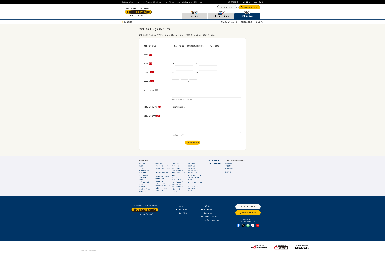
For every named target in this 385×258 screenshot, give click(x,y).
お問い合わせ (208, 213)
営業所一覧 (228, 172)
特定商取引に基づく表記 (211, 220)
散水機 (190, 180)
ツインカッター (143, 168)
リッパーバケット (193, 170)
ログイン (260, 22)
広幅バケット (191, 166)
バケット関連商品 (213, 164)
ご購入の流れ (229, 168)
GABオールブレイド (144, 189)
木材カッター (142, 191)
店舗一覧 (207, 206)
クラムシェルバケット (178, 186)
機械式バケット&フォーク (163, 185)
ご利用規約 (228, 166)
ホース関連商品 (213, 161)
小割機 (141, 180)
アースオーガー (176, 166)
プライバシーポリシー (211, 217)
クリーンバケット (193, 186)
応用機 (141, 166)
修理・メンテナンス (185, 210)
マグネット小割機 (144, 182)
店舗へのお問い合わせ (251, 7)
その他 (190, 191)
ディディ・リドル (176, 180)
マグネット (175, 175)
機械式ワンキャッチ (177, 168)
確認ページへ (192, 142)
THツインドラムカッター (162, 166)
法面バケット (191, 168)
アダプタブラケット (193, 177)
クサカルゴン (175, 163)
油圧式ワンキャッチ (177, 170)
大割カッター (142, 177)
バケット (174, 191)
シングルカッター (144, 170)
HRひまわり (159, 163)
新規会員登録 (247, 22)
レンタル (181, 206)
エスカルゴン (175, 177)
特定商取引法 (229, 163)
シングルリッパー (193, 173)
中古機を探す (128, 22)
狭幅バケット (191, 163)
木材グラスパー (160, 190)
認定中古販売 (183, 213)
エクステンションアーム (194, 175)
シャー (141, 184)
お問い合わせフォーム (230, 22)
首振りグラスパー (160, 181)
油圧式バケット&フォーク (163, 188)
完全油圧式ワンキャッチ (178, 173)
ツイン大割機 (142, 173)
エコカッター (142, 186)
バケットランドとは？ (227, 7)
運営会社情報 (208, 210)
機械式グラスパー (160, 179)
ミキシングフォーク (177, 184)
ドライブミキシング (177, 182)
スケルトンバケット (177, 189)
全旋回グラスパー (160, 183)
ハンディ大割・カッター (162, 176)
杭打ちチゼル (191, 188)
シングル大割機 (143, 175)
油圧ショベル (142, 163)
